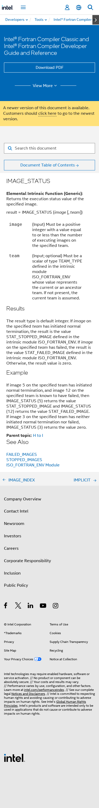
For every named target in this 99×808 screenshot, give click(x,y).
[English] (79, 7)
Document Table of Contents (47, 165)
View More (43, 85)
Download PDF (50, 67)
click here (47, 113)
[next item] (95, 20)
